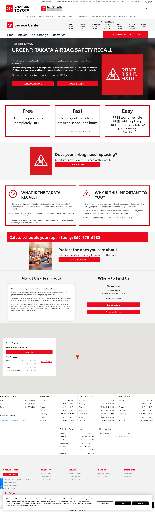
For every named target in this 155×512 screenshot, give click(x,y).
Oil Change (40, 34)
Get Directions (113, 304)
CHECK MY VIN (77, 164)
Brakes (22, 34)
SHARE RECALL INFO (79, 259)
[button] (77, 357)
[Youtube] (151, 2)
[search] (148, 8)
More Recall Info (77, 83)
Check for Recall (74, 480)
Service (72, 469)
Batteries (59, 34)
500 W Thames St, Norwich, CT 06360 (13, 420)
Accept (140, 503)
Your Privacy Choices (76, 510)
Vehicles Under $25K (48, 483)
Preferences (105, 503)
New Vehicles (46, 473)
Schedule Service (113, 312)
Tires (10, 34)
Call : (126, 34)
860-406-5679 (63, 1)
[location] (96, 2)
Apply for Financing (103, 473)
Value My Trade (101, 477)
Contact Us (11, 474)
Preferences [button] (33, 505)
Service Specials (74, 477)
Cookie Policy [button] (77, 503)
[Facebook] (146, 2)
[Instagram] (149, 2)
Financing (101, 469)
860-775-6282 (77, 1)
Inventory (46, 469)
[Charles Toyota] (21, 8)
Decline (123, 503)
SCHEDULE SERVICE (33, 83)
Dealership (129, 469)
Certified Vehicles (47, 480)
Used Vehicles (46, 477)
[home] (144, 8)
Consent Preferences (1, 483)
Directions (127, 477)
